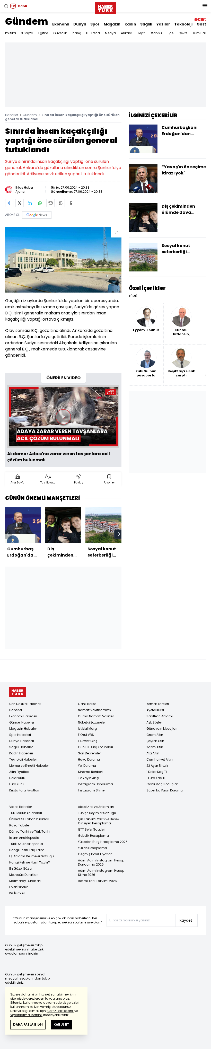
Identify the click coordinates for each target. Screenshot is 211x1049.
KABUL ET (61, 1024)
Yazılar (163, 24)
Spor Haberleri (20, 735)
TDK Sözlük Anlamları (25, 813)
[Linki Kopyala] (71, 203)
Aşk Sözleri (154, 722)
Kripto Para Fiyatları (24, 790)
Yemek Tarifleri (157, 704)
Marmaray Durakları (25, 881)
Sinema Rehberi (90, 772)
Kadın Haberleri (21, 753)
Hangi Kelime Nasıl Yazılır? (29, 862)
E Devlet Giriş (87, 741)
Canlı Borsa (87, 704)
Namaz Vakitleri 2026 (94, 710)
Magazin (112, 24)
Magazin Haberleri (23, 728)
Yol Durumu (87, 765)
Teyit (141, 33)
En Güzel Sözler (20, 868)
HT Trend (93, 33)
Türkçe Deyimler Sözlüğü (97, 813)
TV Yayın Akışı (88, 778)
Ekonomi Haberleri (23, 716)
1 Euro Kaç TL (156, 778)
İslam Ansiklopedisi (24, 837)
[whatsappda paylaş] (40, 203)
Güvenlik (60, 33)
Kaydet (186, 920)
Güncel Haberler (21, 722)
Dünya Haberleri (21, 741)
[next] (119, 534)
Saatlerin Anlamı (159, 716)
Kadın (130, 24)
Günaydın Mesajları (161, 728)
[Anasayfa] (17, 692)
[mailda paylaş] (50, 203)
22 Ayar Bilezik (157, 765)
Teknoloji (183, 24)
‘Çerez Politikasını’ (60, 1011)
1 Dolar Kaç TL (156, 772)
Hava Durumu (89, 759)
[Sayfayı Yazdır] (61, 203)
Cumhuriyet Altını (159, 759)
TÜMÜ (133, 296)
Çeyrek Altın (155, 741)
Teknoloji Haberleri (23, 759)
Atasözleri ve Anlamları (96, 807)
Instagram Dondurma (95, 784)
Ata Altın (152, 753)
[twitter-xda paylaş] (19, 203)
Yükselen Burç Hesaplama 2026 (103, 842)
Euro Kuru (16, 784)
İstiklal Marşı (87, 728)
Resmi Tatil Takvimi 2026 (97, 881)
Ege (170, 33)
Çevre (183, 33)
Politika (10, 33)
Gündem (26, 21)
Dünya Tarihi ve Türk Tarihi (29, 831)
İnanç (76, 33)
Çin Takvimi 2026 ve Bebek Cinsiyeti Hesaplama (98, 821)
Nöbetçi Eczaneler (92, 722)
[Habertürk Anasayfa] (105, 7)
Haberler (11, 115)
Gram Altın (154, 735)
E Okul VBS (86, 735)
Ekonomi (60, 24)
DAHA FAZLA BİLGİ (28, 1024)
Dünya (79, 24)
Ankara (126, 33)
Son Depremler (89, 753)
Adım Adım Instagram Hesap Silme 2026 (101, 872)
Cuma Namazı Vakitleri (96, 716)
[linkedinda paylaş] (30, 203)
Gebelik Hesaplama (93, 835)
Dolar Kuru (17, 778)
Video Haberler (20, 807)
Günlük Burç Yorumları (95, 747)
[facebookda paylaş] (9, 203)
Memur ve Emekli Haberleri (29, 765)
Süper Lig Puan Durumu (164, 790)
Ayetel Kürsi (155, 710)
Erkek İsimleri (19, 887)
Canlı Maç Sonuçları (162, 784)
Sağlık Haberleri (21, 747)
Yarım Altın (154, 747)
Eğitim (43, 33)
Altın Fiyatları (19, 772)
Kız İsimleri (17, 893)
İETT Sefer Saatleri (91, 829)
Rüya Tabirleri (20, 825)
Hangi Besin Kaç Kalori (27, 850)
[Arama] (6, 6)
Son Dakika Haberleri (25, 704)
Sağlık (146, 24)
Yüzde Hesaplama (92, 848)
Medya (110, 33)
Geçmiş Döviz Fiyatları (95, 854)
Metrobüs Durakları (23, 874)
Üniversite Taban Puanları (29, 819)
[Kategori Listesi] (205, 6)
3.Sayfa (27, 33)
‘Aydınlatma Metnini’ (26, 1015)
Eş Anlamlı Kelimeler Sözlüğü (31, 856)
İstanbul (156, 33)
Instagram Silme (91, 790)
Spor (95, 24)
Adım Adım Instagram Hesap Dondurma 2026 (101, 862)
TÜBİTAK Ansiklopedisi (26, 844)
